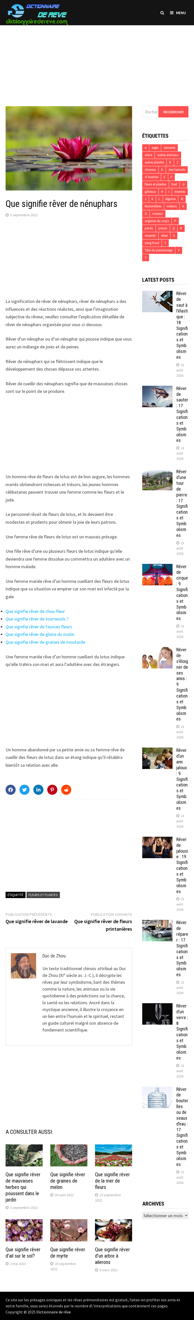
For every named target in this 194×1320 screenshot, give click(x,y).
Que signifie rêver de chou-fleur (35, 611)
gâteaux (150, 191)
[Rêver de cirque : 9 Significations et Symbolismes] (157, 567)
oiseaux (157, 213)
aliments (169, 148)
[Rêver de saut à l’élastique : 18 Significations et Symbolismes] (157, 294)
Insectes (180, 191)
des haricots (176, 169)
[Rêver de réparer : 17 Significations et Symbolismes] (157, 923)
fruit (174, 184)
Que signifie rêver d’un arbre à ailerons (112, 1255)
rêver (164, 235)
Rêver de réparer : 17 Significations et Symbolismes (182, 948)
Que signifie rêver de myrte (67, 1252)
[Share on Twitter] (24, 790)
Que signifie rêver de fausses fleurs (39, 627)
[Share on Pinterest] (52, 790)
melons (172, 206)
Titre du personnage (159, 250)
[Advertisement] (97, 60)
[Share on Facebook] (11, 790)
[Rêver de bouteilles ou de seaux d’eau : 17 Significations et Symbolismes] (157, 1090)
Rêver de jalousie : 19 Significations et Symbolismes (182, 865)
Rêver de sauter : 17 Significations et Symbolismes (182, 414)
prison (162, 228)
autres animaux (168, 155)
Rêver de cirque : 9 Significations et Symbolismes (182, 592)
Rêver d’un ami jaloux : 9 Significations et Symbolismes (182, 779)
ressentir (150, 235)
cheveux (150, 169)
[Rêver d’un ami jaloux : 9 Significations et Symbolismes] (157, 751)
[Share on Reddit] (66, 790)
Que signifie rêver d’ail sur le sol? (23, 1252)
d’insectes (151, 177)
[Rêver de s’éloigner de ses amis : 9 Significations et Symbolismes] (157, 650)
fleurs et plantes (43, 895)
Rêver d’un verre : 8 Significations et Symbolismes (182, 1032)
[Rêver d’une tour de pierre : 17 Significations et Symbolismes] (157, 472)
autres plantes (154, 162)
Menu (181, 12)
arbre (148, 155)
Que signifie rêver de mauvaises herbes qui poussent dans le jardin (23, 1187)
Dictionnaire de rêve (53, 1311)
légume (170, 199)
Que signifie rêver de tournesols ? (37, 619)
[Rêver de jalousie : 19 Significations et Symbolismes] (157, 840)
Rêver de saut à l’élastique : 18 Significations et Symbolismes (182, 325)
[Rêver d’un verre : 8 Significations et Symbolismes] (157, 1007)
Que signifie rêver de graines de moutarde (45, 642)
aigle (155, 148)
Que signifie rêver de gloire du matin (40, 634)
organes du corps (157, 221)
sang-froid (152, 243)
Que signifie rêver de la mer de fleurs (112, 1180)
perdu (149, 228)
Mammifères (153, 206)
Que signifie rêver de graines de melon (67, 1180)
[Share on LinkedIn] (38, 790)
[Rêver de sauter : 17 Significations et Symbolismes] (157, 389)
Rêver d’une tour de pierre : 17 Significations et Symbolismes (182, 503)
